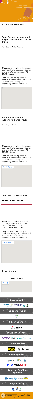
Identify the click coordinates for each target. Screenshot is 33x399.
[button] (2, 2)
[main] (16, 25)
